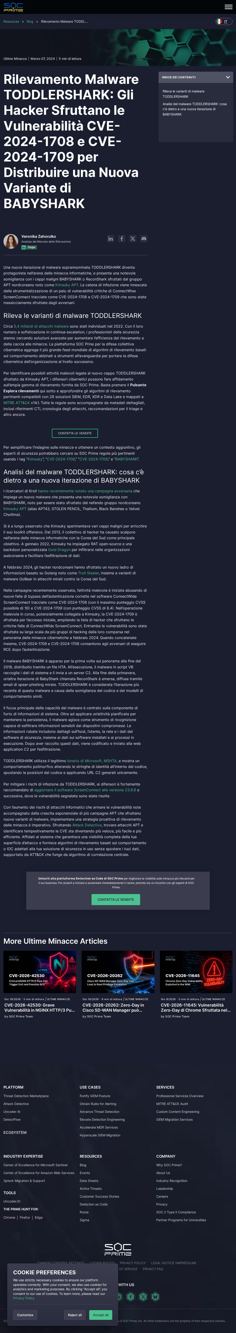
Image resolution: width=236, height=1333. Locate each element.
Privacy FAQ (153, 1269)
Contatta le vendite (75, 433)
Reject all (75, 1315)
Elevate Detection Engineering (102, 1119)
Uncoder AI (11, 1112)
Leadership (164, 1188)
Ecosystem (15, 1132)
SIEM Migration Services (174, 1119)
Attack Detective (16, 1104)
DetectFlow (12, 1119)
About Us (163, 1173)
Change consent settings (60, 1263)
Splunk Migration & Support (24, 1181)
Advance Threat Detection (99, 1112)
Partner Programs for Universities (181, 1220)
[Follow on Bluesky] (155, 1296)
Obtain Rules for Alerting (98, 1104)
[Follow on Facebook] (121, 238)
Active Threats (91, 1188)
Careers (162, 1196)
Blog (30, 21)
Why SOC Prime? (169, 1165)
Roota (84, 1212)
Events (85, 1173)
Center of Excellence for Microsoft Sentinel (35, 1165)
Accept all (100, 1315)
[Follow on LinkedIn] (110, 238)
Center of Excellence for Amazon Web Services (38, 1173)
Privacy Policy (23, 1298)
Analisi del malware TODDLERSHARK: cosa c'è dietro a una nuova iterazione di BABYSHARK (195, 109)
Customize (25, 1315)
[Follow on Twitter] (143, 1296)
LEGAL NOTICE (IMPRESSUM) (173, 1263)
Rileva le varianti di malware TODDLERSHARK (183, 93)
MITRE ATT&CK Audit (172, 1104)
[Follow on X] (132, 238)
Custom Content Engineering (177, 1112)
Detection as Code (94, 1204)
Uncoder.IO (12, 1201)
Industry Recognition (171, 1181)
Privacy (162, 1204)
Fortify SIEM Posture (95, 1096)
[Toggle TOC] (228, 77)
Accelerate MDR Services (99, 1127)
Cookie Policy (102, 1263)
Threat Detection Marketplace (26, 1096)
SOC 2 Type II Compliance (176, 1212)
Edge (39, 1217)
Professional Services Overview (180, 1096)
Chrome (9, 1217)
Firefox (25, 1217)
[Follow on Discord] (144, 238)
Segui (31, 247)
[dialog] (62, 1294)
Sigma (84, 1220)
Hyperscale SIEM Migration (100, 1135)
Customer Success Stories (99, 1196)
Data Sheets (89, 1181)
